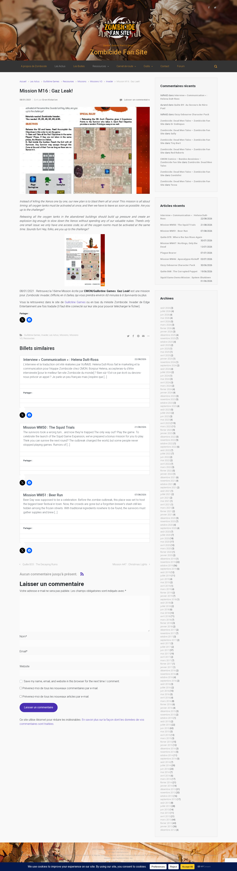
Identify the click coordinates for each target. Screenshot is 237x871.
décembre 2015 (167, 711)
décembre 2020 (167, 518)
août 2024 (165, 369)
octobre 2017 (166, 636)
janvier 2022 (166, 474)
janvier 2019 (166, 596)
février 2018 (166, 623)
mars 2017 (165, 660)
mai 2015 (165, 731)
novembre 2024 (167, 362)
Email (23, 651)
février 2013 (166, 823)
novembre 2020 (167, 521)
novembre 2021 (167, 480)
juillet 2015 (165, 724)
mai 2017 (165, 653)
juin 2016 (164, 691)
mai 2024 (165, 379)
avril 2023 (165, 423)
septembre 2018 (168, 599)
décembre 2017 (167, 630)
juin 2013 (164, 809)
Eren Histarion (49, 99)
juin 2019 (164, 579)
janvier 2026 (166, 331)
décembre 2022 (167, 436)
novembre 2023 (167, 399)
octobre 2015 (166, 718)
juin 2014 (164, 769)
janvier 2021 (166, 514)
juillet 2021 (165, 494)
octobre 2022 (166, 443)
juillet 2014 (165, 765)
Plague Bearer (168, 253)
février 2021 (166, 511)
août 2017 (165, 643)
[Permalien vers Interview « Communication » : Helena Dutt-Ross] (85, 386)
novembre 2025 (167, 338)
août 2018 (165, 602)
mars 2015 (165, 738)
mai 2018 (165, 613)
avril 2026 (165, 321)
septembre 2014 (168, 758)
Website (24, 666)
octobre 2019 (166, 565)
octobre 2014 (166, 755)
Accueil (23, 81)
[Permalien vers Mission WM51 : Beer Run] (85, 521)
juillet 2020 (165, 535)
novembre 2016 (167, 674)
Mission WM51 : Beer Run (174, 231)
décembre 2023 (167, 396)
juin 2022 (164, 457)
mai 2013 (165, 813)
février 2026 (166, 328)
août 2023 (165, 409)
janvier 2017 (166, 667)
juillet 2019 (165, 575)
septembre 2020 (168, 528)
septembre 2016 (168, 680)
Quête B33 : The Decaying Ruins (40, 564)
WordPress (138, 861)
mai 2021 (165, 501)
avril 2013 (165, 816)
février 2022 (166, 470)
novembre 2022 (167, 440)
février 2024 (166, 389)
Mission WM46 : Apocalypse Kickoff (179, 259)
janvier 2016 (166, 708)
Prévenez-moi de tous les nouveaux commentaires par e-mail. (60, 688)
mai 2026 (165, 318)
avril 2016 (165, 697)
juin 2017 (164, 650)
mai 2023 (165, 419)
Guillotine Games (51, 81)
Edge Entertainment (120, 852)
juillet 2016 (165, 687)
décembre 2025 (167, 335)
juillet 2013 (165, 806)
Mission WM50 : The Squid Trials (178, 225)
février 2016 (166, 704)
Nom (23, 636)
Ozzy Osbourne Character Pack (191, 114)
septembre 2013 (168, 799)
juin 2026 (164, 314)
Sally (173, 133)
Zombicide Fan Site (118, 52)
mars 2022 (165, 467)
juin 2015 (164, 728)
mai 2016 (165, 694)
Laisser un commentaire (137, 99)
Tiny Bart (176, 143)
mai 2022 (165, 460)
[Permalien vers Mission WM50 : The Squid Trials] (85, 454)
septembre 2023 (168, 406)
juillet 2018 (165, 606)
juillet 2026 (165, 311)
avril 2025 (165, 355)
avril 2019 (165, 586)
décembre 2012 (167, 830)
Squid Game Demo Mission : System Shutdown (185, 277)
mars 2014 (165, 779)
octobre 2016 (166, 677)
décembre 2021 (167, 477)
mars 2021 (165, 508)
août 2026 (165, 308)
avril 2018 (165, 616)
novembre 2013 (167, 792)
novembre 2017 (167, 633)
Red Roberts (177, 152)
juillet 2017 (165, 647)
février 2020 (166, 552)
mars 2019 (165, 589)
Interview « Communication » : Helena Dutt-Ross (184, 217)
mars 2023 (165, 426)
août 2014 (165, 762)
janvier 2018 (166, 626)
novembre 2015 (167, 714)
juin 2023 (164, 416)
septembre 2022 (168, 446)
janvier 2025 (166, 358)
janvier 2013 (166, 826)
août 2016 (165, 684)
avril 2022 (165, 464)
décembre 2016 (167, 670)
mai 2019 (165, 582)
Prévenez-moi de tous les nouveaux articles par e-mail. (56, 696)
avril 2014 (165, 775)
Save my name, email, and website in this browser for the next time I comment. (72, 681)
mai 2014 (165, 772)
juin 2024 (164, 375)
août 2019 (165, 572)
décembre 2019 (167, 558)
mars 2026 (165, 324)
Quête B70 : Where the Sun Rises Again (181, 237)
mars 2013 (165, 819)
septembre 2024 (168, 365)
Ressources (68, 81)
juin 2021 (164, 497)
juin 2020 (164, 538)
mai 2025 (165, 352)
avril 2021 (165, 504)
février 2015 (166, 741)
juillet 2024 (165, 372)
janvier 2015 (166, 745)
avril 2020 (165, 545)
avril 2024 (165, 382)
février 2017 (166, 663)
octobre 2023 (166, 403)
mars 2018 (165, 619)
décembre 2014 (167, 748)
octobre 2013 (166, 796)
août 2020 (165, 531)
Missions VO (96, 81)
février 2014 (166, 782)
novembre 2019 (167, 562)
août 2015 (165, 721)
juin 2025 (164, 348)
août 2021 (165, 491)
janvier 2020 (166, 555)
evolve (96, 861)
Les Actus (35, 81)
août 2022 (165, 450)
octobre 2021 (166, 484)
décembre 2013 (167, 789)
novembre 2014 (167, 752)
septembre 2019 (168, 569)
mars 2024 (165, 385)
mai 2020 (165, 541)
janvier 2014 (166, 785)
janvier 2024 (166, 392)
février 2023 (166, 430)
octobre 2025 (166, 342)
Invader (109, 81)
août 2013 (165, 802)
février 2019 (166, 592)
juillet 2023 (165, 413)
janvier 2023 (166, 433)
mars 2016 (165, 701)
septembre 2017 (168, 640)
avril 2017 (165, 657)
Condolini (176, 175)
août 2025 (165, 345)
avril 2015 (165, 735)
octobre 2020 (166, 525)
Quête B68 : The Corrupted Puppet (178, 271)
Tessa (174, 185)
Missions (82, 81)
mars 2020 (165, 548)
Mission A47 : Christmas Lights (130, 564)
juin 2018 (164, 609)
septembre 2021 (168, 487)
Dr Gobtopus (177, 124)
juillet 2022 (165, 453)
